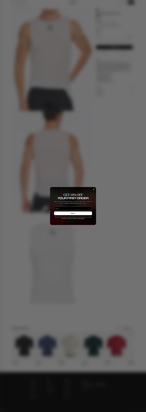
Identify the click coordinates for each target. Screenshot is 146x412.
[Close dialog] (94, 189)
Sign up (73, 213)
